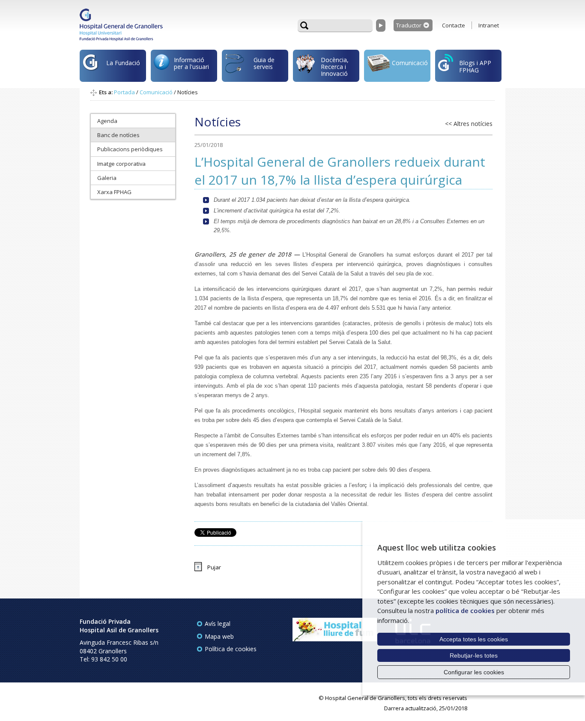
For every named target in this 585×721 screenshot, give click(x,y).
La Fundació (123, 63)
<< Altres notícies (468, 124)
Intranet (488, 25)
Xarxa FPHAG (114, 192)
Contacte (453, 25)
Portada (124, 92)
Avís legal (217, 623)
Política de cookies (231, 649)
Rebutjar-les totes (474, 655)
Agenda (107, 121)
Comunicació (410, 63)
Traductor (408, 25)
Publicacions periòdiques (130, 149)
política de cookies (465, 610)
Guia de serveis (264, 63)
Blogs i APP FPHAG (475, 66)
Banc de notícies (118, 135)
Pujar (214, 567)
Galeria (106, 178)
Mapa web (219, 636)
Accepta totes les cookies (473, 639)
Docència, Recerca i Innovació (335, 67)
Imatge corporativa (121, 164)
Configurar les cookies (474, 672)
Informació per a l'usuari (191, 63)
